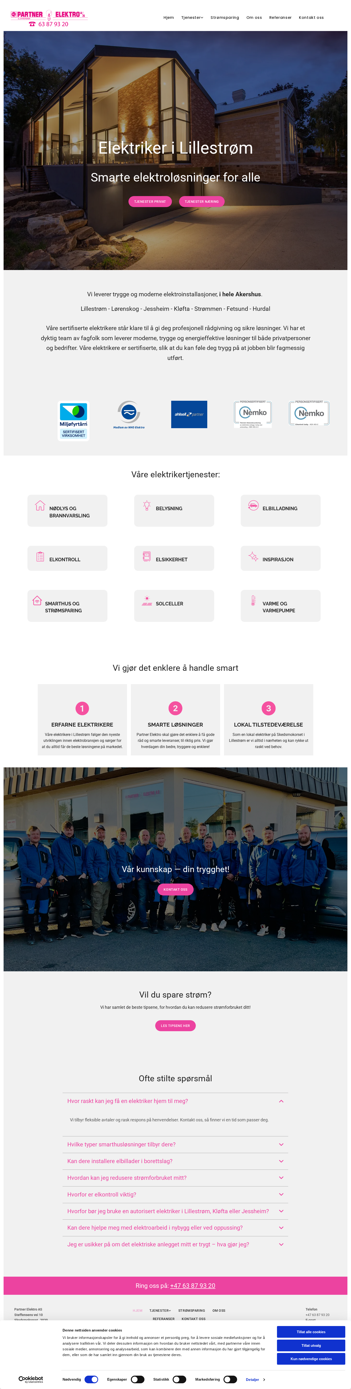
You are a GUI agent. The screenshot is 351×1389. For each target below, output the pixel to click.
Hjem (169, 17)
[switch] (137, 1379)
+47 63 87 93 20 (192, 1285)
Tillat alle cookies (311, 1332)
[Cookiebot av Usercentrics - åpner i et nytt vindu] (31, 1379)
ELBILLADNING (280, 508)
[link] (188, 18)
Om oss (254, 17)
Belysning (169, 508)
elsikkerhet (171, 559)
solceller (170, 604)
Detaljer (252, 1380)
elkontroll (64, 559)
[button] (150, 201)
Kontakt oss (311, 17)
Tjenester (191, 17)
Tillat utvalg (311, 1345)
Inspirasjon (278, 559)
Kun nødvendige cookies (311, 1359)
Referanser (280, 17)
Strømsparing (225, 17)
